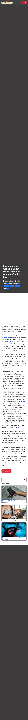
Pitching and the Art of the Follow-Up (11, 537)
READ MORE (6, 471)
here (23, 388)
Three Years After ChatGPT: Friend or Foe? (12, 501)
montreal (6, 286)
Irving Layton (5, 337)
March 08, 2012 (9, 281)
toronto (17, 286)
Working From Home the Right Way (10, 520)
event (10, 283)
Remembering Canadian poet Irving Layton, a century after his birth (11, 272)
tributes (6, 288)
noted (9, 342)
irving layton (16, 283)
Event (5, 283)
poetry (12, 286)
